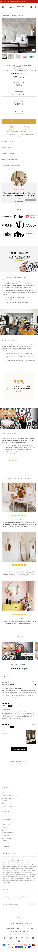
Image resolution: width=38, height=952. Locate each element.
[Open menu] (4, 7)
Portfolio (4, 830)
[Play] (19, 41)
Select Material (19, 82)
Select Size (19, 92)
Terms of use (5, 809)
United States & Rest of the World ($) (18, 923)
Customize (5, 801)
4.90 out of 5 (24, 668)
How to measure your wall (9, 798)
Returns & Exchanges (8, 806)
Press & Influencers (8, 833)
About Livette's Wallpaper (19, 934)
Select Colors (19, 101)
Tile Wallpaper (13, 13)
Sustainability (6, 835)
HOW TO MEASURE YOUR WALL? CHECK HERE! (19, 134)
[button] (15, 74)
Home (3, 13)
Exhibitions (5, 841)
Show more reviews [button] (19, 749)
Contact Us (5, 793)
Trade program (6, 846)
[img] (5, 682)
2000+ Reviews (6, 827)
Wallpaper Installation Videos (11, 795)
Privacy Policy (6, 811)
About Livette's (6, 825)
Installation (12, 460)
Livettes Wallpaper (13, 929)
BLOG (31, 929)
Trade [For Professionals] (19, 931)
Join (32, 904)
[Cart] (30, 7)
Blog (3, 843)
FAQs (3, 803)
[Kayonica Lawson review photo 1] (31, 737)
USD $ (18, 917)
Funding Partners (7, 838)
